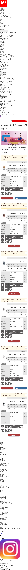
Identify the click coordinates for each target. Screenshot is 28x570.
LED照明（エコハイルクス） (5, 476)
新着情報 (1, 471)
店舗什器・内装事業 (5, 90)
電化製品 (2, 45)
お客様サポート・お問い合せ (5, 522)
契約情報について (3, 474)
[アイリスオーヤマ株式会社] (14, 3)
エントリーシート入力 (3, 513)
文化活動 (1, 458)
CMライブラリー (4, 66)
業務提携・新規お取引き (6, 92)
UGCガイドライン (3, 527)
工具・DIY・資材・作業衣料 (7, 57)
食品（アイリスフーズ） (4, 491)
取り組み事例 (3, 39)
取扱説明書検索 (4, 103)
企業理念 (2, 19)
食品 (6, 59)
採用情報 (2, 110)
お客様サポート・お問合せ (6, 560)
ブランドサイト (4, 68)
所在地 (1, 23)
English (1, 111)
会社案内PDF (3, 26)
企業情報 (2, 9)
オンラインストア (4, 112)
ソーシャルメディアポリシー (5, 525)
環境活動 (2, 29)
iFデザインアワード (5, 64)
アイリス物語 (3, 15)
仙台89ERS (2, 464)
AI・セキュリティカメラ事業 (7, 80)
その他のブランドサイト (6, 71)
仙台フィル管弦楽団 (3, 466)
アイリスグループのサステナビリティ (9, 32)
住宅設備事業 (3, 88)
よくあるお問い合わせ (5, 101)
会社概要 (2, 20)
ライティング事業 (4, 77)
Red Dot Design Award (5, 65)
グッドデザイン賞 (4, 62)
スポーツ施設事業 (4, 87)
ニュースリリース (4, 108)
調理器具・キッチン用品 (6, 49)
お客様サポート (4, 97)
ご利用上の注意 (3, 523)
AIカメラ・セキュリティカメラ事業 (6, 503)
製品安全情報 (3, 104)
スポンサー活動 (4, 28)
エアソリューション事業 (6, 84)
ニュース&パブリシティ (4, 470)
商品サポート (7, 198)
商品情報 (2, 42)
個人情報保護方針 (3, 524)
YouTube (2, 559)
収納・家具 (2, 48)
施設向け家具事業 (9, 91)
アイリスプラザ (2, 531)
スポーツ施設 (2, 509)
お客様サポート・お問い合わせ (7, 100)
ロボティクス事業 (4, 82)
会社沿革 (2, 22)
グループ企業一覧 (4, 25)
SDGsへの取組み (4, 30)
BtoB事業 (2, 75)
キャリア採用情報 (3, 519)
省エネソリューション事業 (6, 78)
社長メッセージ (4, 33)
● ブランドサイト (3, 533)
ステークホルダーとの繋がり (7, 36)
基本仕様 (3, 174)
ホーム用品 (2, 51)
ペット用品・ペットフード (6, 55)
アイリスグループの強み (6, 94)
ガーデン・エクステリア (6, 58)
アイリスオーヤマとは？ (4, 449)
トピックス (2, 41)
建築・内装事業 (4, 85)
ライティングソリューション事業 (5, 502)
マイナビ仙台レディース (4, 465)
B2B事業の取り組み (5, 38)
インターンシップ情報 (3, 517)
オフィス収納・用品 (5, 54)
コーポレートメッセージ (6, 13)
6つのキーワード (4, 16)
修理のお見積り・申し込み (6, 105)
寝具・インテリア (4, 47)
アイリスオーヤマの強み (6, 18)
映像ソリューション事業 (6, 81)
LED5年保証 (3, 107)
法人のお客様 (3, 72)
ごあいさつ (2, 12)
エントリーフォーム (5, 95)
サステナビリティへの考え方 (7, 35)
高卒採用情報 (2, 518)
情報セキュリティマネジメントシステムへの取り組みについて (12, 528)
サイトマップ (3, 562)
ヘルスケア (2, 52)
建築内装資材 (2, 508)
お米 (0, 492)
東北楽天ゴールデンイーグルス (5, 463)
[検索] (13, 114)
